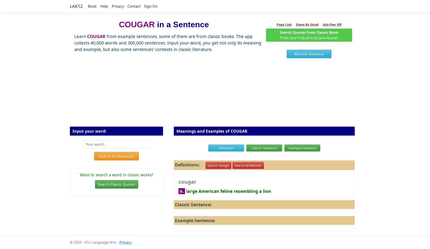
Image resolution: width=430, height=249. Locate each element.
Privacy (118, 6)
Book (92, 6)
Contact (134, 6)
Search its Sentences (116, 156)
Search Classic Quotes (116, 184)
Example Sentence (302, 148)
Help (104, 6)
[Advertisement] (215, 94)
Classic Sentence (264, 148)
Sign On (151, 6)
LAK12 (76, 6)
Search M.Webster (248, 165)
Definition (226, 148)
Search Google (218, 165)
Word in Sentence (309, 53)
